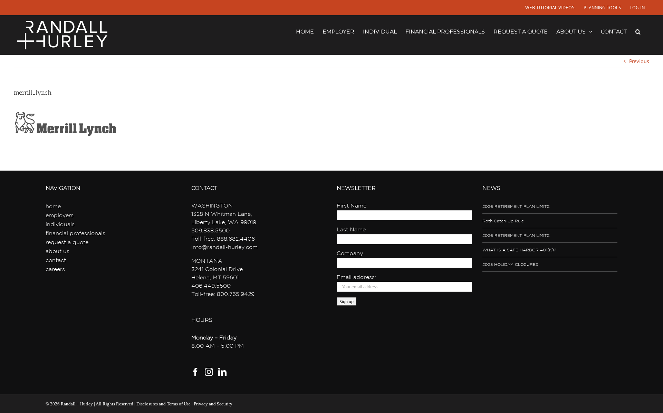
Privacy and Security (213, 403)
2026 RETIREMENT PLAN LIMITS (516, 207)
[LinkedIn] (222, 372)
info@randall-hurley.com (224, 247)
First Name (351, 206)
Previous (639, 61)
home (53, 206)
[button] (638, 31)
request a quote (67, 242)
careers (55, 269)
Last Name (351, 229)
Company (350, 253)
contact (56, 260)
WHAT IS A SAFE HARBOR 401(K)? (519, 250)
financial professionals (75, 233)
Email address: (356, 277)
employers (60, 215)
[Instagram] (209, 372)
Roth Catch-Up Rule (503, 221)
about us (57, 251)
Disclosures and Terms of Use (163, 403)
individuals (60, 224)
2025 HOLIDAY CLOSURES (510, 265)
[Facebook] (195, 372)
